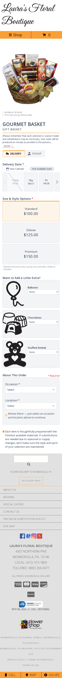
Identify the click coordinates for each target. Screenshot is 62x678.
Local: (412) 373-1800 (31, 562)
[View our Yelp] (39, 537)
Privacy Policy (16, 659)
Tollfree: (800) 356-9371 (31, 568)
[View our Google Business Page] (28, 537)
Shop (17, 34)
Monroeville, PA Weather (16, 648)
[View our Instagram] (33, 537)
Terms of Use (31, 665)
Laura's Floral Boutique (28, 15)
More (7, 145)
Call (11, 675)
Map (32, 675)
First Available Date (42, 168)
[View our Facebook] (22, 537)
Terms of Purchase (40, 659)
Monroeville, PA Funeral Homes (21, 637)
